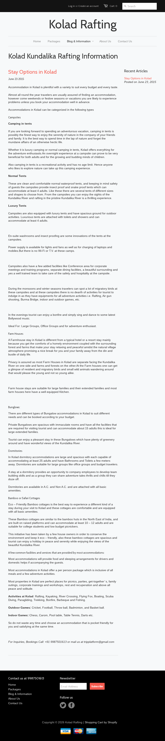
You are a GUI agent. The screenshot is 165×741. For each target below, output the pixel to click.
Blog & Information (20, 694)
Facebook (71, 705)
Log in (71, 5)
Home (12, 684)
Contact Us (15, 703)
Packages (14, 689)
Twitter (63, 705)
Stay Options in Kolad (32, 72)
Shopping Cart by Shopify (101, 722)
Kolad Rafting (83, 24)
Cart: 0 (113, 5)
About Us (14, 698)
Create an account (88, 5)
